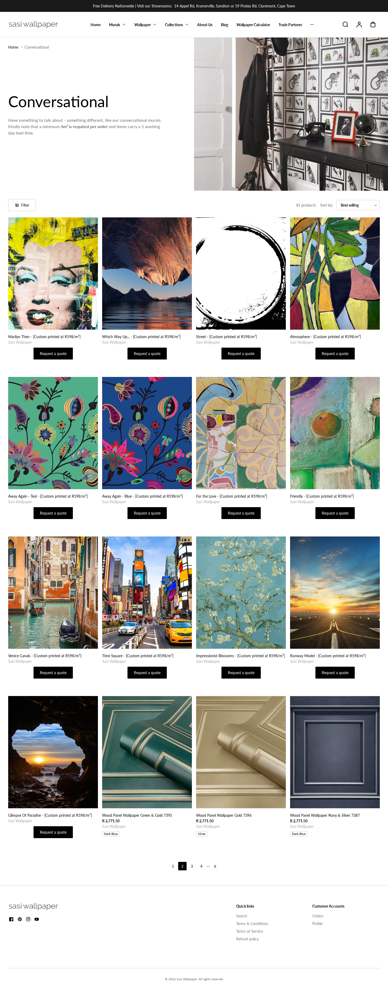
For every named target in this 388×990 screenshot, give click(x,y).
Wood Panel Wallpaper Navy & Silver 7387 (325, 815)
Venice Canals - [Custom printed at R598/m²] (44, 655)
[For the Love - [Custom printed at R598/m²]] (241, 433)
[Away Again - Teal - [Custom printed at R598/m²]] (53, 433)
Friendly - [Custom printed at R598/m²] (322, 496)
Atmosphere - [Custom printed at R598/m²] (325, 336)
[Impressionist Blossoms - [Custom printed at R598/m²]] (241, 592)
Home (13, 47)
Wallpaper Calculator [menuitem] (253, 24)
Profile (317, 923)
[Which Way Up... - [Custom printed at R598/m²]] (147, 273)
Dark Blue (111, 834)
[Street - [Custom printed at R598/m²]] (241, 273)
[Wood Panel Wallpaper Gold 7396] (241, 752)
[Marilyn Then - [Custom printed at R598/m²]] (53, 273)
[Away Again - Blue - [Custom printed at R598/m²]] (147, 433)
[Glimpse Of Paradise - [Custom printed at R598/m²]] (53, 752)
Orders (317, 916)
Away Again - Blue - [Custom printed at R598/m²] (142, 496)
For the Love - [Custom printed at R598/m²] (231, 496)
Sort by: (326, 205)
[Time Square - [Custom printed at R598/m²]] (147, 592)
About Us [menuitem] (204, 24)
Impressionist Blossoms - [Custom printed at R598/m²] (240, 655)
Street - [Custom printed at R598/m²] (226, 336)
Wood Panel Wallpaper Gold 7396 (224, 815)
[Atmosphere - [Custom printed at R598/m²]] (335, 273)
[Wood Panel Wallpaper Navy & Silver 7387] (335, 752)
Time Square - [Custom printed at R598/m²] (137, 655)
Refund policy (247, 939)
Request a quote (53, 353)
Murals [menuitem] (114, 24)
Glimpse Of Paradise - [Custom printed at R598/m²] (50, 815)
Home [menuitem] (96, 24)
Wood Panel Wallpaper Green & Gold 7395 (137, 815)
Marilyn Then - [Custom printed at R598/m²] (44, 336)
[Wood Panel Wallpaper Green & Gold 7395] (147, 752)
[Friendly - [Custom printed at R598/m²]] (335, 433)
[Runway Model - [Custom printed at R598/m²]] (335, 592)
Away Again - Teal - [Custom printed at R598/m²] (48, 496)
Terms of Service (249, 931)
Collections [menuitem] (174, 24)
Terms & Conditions (252, 923)
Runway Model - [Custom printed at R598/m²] (328, 655)
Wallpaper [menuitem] (142, 24)
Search (241, 916)
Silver (202, 834)
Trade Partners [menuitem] (290, 24)
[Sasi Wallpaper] (40, 906)
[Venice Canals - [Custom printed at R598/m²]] (53, 592)
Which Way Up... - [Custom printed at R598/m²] (141, 336)
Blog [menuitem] (224, 24)
